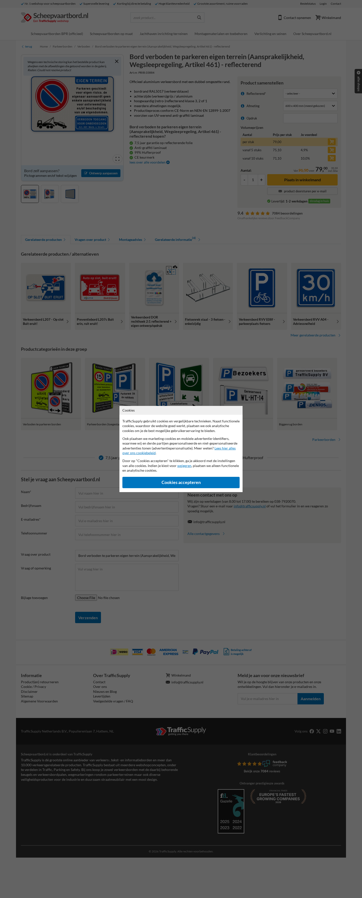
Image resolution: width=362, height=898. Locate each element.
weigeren (184, 466)
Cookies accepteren (181, 482)
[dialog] (181, 449)
